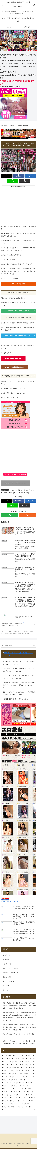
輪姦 (27, 492)
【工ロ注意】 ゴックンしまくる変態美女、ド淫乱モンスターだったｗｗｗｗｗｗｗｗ (19, 677)
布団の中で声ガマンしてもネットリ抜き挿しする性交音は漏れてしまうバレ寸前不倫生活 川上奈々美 (19, 1042)
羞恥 (22, 492)
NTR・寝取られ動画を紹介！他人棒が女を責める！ (18, 4)
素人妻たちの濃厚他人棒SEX (14, 367)
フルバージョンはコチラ (18, 284)
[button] (24, 181)
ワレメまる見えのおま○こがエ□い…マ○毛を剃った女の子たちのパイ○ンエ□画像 (19, 693)
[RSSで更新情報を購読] (27, 515)
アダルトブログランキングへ (10, 902)
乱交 (21, 490)
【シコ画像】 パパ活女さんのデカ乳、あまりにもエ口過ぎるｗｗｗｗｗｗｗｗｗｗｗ (19, 670)
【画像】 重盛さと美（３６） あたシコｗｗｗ (17, 699)
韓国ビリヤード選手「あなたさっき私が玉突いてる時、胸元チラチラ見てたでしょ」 (19, 663)
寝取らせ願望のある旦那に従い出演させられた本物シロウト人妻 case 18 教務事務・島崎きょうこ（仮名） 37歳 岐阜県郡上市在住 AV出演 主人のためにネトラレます (19, 1016)
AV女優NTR (6, 490)
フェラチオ (15, 490)
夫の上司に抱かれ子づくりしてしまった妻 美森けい (19, 1035)
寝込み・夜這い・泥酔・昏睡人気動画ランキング (18, 335)
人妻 (27, 490)
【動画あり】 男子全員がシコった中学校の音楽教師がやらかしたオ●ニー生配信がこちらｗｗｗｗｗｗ (19, 685)
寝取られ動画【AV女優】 (13, 358)
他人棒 (32, 490)
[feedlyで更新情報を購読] (9, 515)
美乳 (11, 492)
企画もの (5, 492)
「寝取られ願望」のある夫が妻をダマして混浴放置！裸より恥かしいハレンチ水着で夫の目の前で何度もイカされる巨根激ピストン (19, 1027)
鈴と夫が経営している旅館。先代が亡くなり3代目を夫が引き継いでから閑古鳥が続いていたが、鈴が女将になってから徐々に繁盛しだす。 (19, 1005)
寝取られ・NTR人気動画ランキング (18, 310)
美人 (16, 492)
